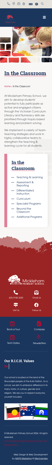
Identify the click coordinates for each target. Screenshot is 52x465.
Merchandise (41, 459)
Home (7, 87)
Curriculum (23, 199)
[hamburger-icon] (44, 17)
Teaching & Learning (30, 177)
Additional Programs (29, 217)
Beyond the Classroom (24, 211)
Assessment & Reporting (25, 184)
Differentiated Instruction (25, 192)
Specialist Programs (29, 204)
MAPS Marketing (23, 459)
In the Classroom (23, 165)
